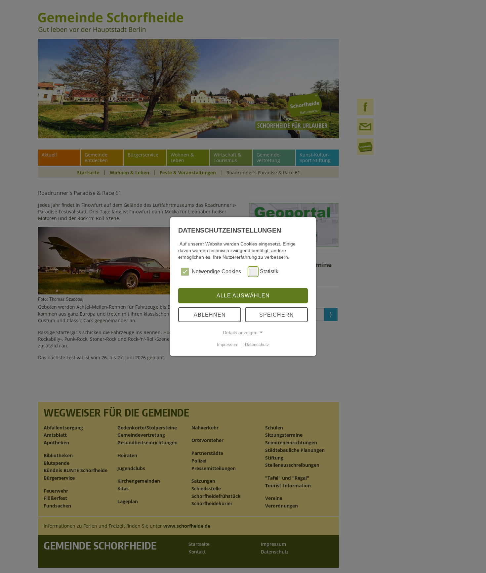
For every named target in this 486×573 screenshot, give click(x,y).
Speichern (276, 314)
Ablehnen (210, 314)
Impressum (227, 344)
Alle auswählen (243, 295)
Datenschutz (257, 344)
